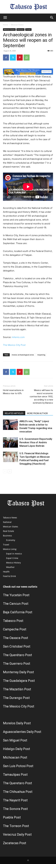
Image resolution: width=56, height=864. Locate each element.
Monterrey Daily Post (18, 672)
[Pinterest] (20, 58)
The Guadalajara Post (19, 681)
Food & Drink (9, 576)
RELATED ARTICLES (14, 413)
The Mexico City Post (14, 345)
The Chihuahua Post (17, 792)
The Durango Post (16, 698)
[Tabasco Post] (28, 7)
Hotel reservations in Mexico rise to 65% (13, 392)
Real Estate (8, 531)
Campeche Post (14, 629)
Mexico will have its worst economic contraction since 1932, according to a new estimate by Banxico (41, 396)
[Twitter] (13, 58)
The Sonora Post (15, 809)
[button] (5, 18)
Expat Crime (12, 558)
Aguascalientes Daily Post (22, 732)
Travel (28, 29)
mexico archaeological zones (23, 355)
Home (5, 24)
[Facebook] (6, 58)
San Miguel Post (15, 740)
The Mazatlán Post (17, 689)
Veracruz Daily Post (17, 834)
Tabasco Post (13, 621)
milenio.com (18, 337)
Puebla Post (12, 817)
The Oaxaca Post (15, 638)
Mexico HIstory (13, 562)
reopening (41, 355)
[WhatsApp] (27, 58)
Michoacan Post (15, 757)
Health (6, 571)
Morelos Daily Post (17, 723)
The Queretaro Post (17, 783)
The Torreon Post (16, 826)
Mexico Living (9, 549)
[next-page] (9, 471)
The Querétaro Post (17, 655)
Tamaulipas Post (15, 774)
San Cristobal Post (16, 646)
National (20, 29)
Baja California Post (17, 612)
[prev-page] (5, 471)
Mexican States (17, 24)
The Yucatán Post (16, 595)
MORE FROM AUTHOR (37, 413)
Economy (10, 540)
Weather (10, 567)
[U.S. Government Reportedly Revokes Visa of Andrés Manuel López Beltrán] (10, 442)
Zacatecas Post (14, 843)
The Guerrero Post (16, 663)
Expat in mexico (14, 553)
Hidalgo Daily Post (16, 749)
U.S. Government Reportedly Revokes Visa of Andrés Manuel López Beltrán (35, 442)
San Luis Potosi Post (18, 766)
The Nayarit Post (15, 800)
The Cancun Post (15, 603)
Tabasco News (10, 517)
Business (7, 535)
